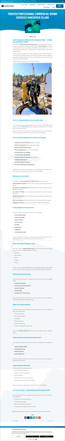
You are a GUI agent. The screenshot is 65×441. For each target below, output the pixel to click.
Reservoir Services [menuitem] (41, 4)
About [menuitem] (26, 4)
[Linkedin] (62, 1)
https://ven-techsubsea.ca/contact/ (33, 61)
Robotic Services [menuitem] (51, 4)
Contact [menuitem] (53, 7)
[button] (25, 418)
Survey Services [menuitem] (46, 7)
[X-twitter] (60, 1)
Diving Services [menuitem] (32, 4)
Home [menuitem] (22, 4)
